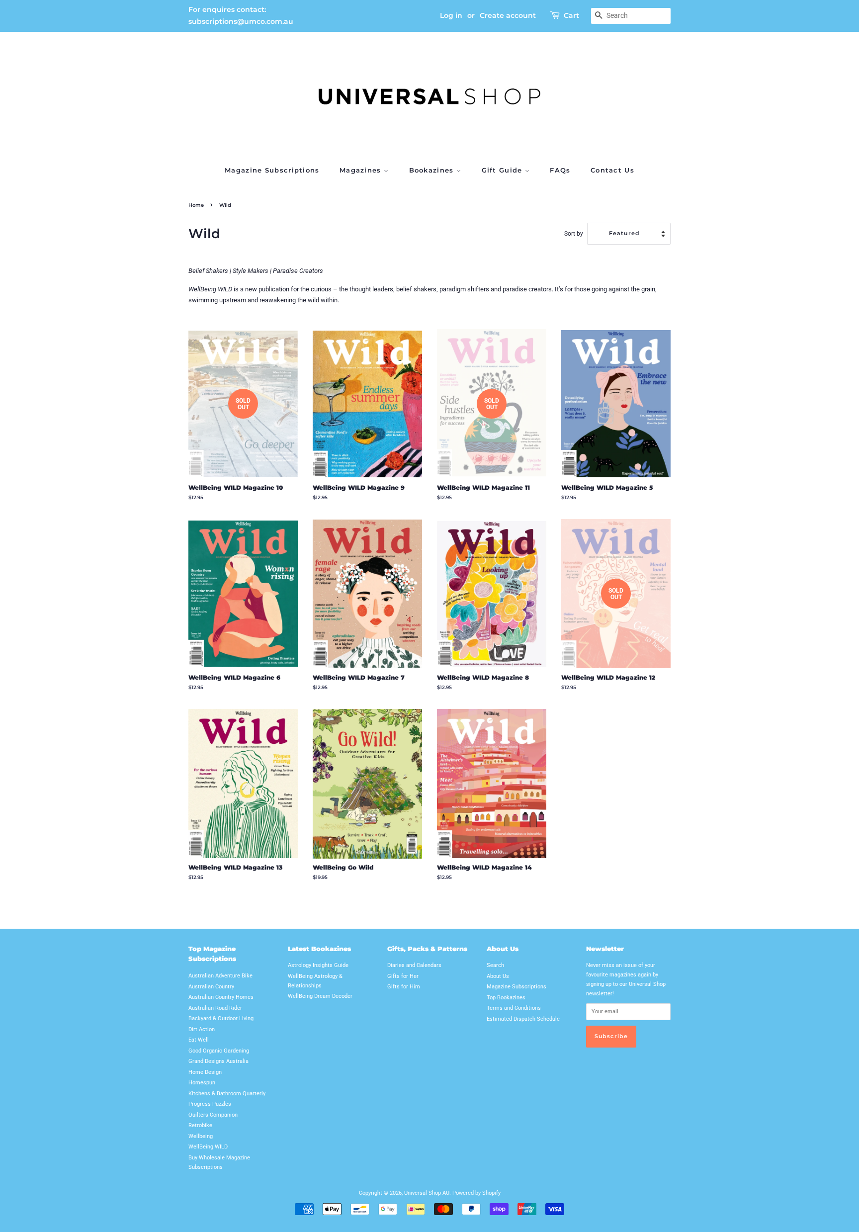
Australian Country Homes (221, 997)
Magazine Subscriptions (272, 170)
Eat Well (198, 1040)
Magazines (362, 170)
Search (495, 965)
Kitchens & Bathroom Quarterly (226, 1093)
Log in (451, 15)
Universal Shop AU (426, 1193)
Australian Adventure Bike (220, 975)
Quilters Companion (213, 1115)
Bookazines (432, 170)
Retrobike (200, 1125)
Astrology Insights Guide (318, 965)
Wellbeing (200, 1136)
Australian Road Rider (215, 1008)
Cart (571, 15)
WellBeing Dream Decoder (320, 996)
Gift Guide (503, 170)
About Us (498, 976)
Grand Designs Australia (218, 1061)
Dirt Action (201, 1029)
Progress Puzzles (209, 1104)
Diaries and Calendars (414, 965)
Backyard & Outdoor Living (221, 1018)
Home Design (205, 1072)
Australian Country (211, 986)
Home (196, 205)
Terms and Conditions (514, 1008)
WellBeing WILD (208, 1147)
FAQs (560, 170)
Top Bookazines (506, 997)
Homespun (201, 1082)
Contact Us (612, 170)
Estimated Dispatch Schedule (523, 1019)
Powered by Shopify (476, 1193)
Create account (508, 15)
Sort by (573, 233)
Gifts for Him (403, 986)
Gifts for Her (403, 976)
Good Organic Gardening (218, 1051)
